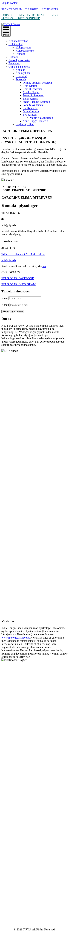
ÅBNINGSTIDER (50, 9)
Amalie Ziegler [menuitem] (31, 92)
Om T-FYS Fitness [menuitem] (19, 66)
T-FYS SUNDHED (29, 18)
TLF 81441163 (31, 9)
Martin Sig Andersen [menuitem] (41, 117)
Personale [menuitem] (21, 79)
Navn (4, 298)
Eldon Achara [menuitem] (30, 98)
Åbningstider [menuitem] (23, 72)
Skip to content (9, 2)
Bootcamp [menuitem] (14, 63)
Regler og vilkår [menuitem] (25, 124)
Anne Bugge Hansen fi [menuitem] (35, 120)
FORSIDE (7, 15)
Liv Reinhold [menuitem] (30, 108)
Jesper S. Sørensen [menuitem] (33, 95)
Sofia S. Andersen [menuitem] (33, 104)
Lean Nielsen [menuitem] (30, 85)
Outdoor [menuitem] (20, 53)
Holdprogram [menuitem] (23, 47)
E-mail (5, 304)
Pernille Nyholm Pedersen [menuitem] (37, 82)
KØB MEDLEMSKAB (11, 9)
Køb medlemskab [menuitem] (18, 40)
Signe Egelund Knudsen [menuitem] (36, 101)
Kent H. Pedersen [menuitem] (32, 88)
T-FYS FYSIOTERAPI (31, 15)
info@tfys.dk (8, 260)
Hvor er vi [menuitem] (21, 76)
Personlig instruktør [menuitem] (19, 60)
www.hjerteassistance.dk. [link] (15, 637)
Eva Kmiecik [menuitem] (30, 114)
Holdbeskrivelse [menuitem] (25, 50)
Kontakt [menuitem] (20, 69)
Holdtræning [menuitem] (15, 44)
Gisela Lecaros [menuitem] (31, 111)
